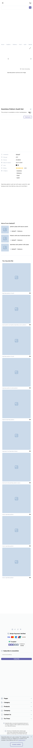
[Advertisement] (16, 27)
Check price (27, 117)
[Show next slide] (31, 58)
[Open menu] (3, 3)
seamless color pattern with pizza (19, 244)
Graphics (19, 170)
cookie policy (21, 740)
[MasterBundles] (16, 3)
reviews (22, 645)
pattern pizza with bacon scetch (19, 226)
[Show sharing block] (30, 109)
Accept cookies (16, 744)
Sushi (18, 177)
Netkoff (18, 154)
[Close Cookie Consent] (31, 736)
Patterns (19, 173)
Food (18, 175)
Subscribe (16, 659)
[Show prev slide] (8, 58)
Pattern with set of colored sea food (20, 235)
